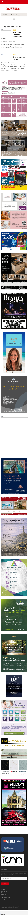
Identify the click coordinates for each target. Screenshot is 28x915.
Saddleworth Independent (7, 906)
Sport (14, 29)
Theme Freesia (22, 906)
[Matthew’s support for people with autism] (6, 32)
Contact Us (3, 889)
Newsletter (3, 892)
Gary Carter (4, 41)
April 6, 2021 (11, 62)
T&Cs (2, 896)
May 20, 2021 (12, 41)
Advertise (3, 894)
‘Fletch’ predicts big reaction (19, 58)
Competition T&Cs (5, 897)
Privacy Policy (4, 899)
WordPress (3, 907)
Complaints (4, 891)
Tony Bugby (4, 62)
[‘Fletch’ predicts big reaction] (6, 57)
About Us (3, 888)
